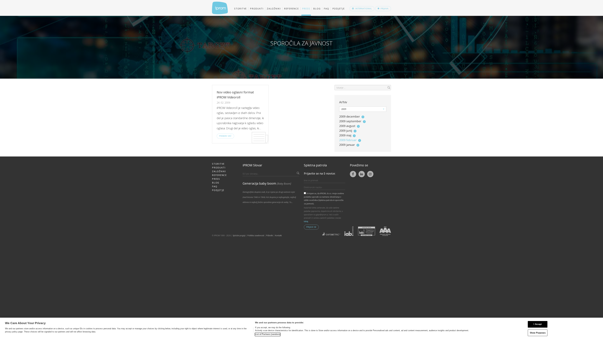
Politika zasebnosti (255, 235)
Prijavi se (311, 227)
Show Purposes (538, 333)
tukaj (306, 221)
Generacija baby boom (267, 183)
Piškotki (269, 235)
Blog (317, 8)
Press (306, 8)
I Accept (538, 324)
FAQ (326, 8)
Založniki (274, 8)
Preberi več (225, 136)
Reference (291, 8)
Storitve (240, 8)
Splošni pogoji (239, 235)
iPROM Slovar (252, 165)
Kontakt (278, 235)
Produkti (256, 8)
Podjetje (338, 8)
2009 (351, 116)
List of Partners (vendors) (267, 334)
